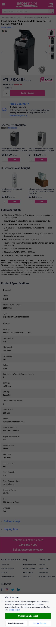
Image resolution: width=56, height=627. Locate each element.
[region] (28, 610)
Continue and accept (28, 616)
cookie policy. (14, 610)
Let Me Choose (39, 623)
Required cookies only (16, 623)
